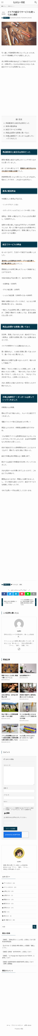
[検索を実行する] (34, 927)
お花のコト (8, 895)
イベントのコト (10, 887)
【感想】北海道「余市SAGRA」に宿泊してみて (16, 951)
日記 (6, 912)
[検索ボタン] (35, 2)
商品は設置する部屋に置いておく (17, 133)
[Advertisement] (19, 90)
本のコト (7, 916)
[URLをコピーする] (33, 594)
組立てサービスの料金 (14, 129)
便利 (20, 584)
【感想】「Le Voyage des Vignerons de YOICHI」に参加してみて (18, 956)
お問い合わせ (27, 1025)
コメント (7, 765)
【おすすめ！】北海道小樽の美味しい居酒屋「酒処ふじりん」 (18, 946)
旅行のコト (8, 903)
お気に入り (8, 891)
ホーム (8, 1025)
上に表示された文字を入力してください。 (16, 817)
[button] (4, 594)
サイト (5, 801)
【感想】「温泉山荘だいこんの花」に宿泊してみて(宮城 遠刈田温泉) (18, 940)
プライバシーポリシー (17, 1025)
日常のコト (6, 17)
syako (19, 631)
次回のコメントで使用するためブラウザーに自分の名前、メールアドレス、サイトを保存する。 (20, 808)
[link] (19, 649)
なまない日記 (19, 2)
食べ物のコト (9, 920)
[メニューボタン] (2, 2)
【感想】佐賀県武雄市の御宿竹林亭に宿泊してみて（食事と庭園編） (18, 963)
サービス (15, 584)
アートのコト (9, 883)
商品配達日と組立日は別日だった (17, 123)
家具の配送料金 (11, 126)
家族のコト (8, 899)
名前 (6, 788)
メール (6, 795)
